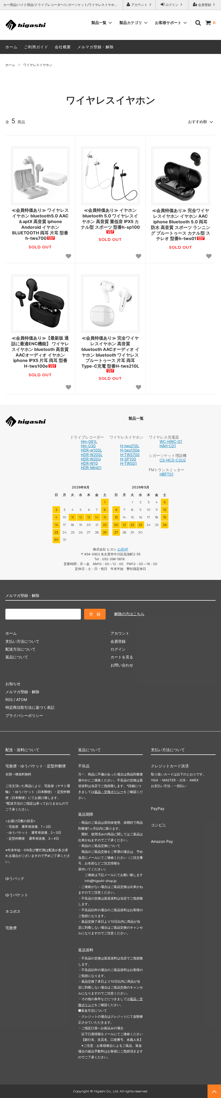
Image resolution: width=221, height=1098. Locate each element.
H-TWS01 (128, 463)
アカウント (139, 5)
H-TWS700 (130, 454)
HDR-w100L (91, 450)
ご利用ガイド (36, 47)
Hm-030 (88, 445)
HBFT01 (167, 474)
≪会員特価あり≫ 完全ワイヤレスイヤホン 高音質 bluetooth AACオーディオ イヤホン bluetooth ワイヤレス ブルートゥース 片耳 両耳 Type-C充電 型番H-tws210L (110, 352)
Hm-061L (89, 441)
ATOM (21, 699)
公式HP (122, 549)
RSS (9, 699)
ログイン (172, 5)
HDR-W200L (92, 454)
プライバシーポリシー (24, 715)
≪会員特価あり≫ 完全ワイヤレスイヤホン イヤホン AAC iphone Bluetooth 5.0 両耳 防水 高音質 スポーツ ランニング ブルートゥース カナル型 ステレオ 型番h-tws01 (180, 224)
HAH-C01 (168, 445)
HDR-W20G (91, 459)
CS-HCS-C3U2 (173, 460)
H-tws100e (130, 450)
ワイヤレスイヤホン (37, 65)
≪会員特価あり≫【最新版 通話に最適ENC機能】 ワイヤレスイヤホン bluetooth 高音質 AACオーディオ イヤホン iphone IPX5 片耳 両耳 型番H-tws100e (40, 352)
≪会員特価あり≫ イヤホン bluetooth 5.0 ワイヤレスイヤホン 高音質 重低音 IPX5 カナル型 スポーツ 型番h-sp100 (110, 218)
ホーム (11, 47)
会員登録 (204, 5)
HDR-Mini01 (91, 467)
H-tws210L (129, 445)
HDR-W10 (89, 463)
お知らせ (12, 683)
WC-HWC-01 (171, 441)
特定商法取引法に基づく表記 (29, 707)
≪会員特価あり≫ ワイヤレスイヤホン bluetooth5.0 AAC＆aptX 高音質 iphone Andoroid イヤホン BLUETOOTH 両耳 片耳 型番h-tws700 (40, 224)
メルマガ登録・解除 (95, 47)
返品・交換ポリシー (108, 792)
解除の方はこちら (129, 613)
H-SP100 (128, 459)
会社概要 (63, 47)
